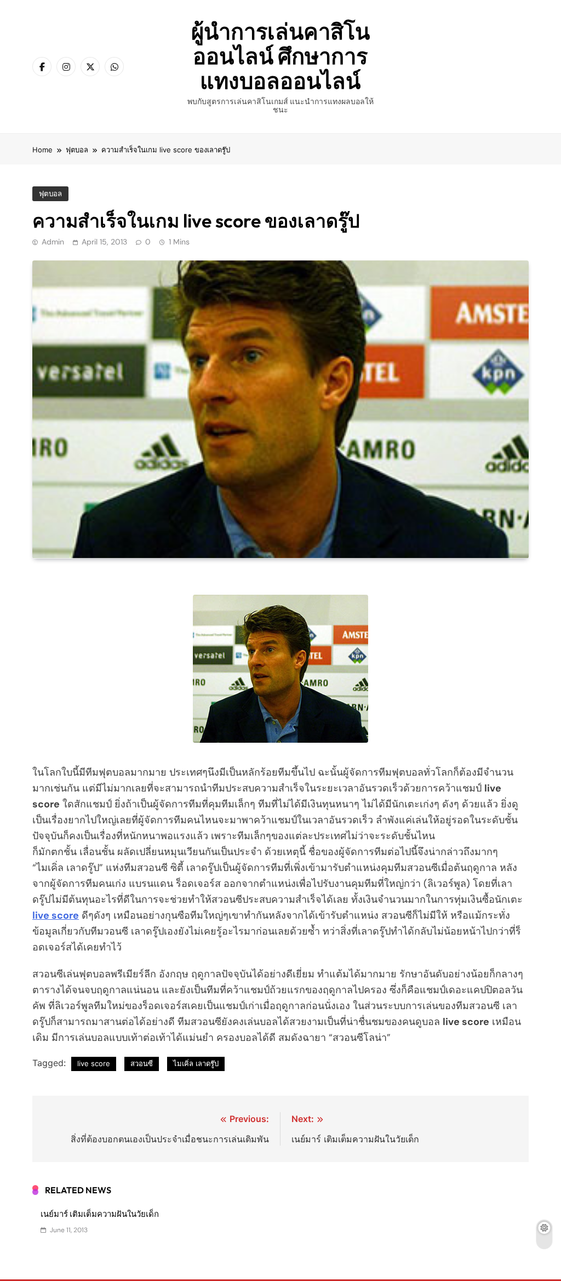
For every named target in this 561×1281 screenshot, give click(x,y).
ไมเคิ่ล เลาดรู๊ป (196, 1063)
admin (53, 242)
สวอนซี (141, 1063)
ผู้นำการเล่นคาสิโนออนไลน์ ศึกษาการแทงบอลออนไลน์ (280, 56)
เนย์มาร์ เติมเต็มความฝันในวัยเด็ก (100, 1214)
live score (93, 1063)
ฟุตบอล (50, 193)
